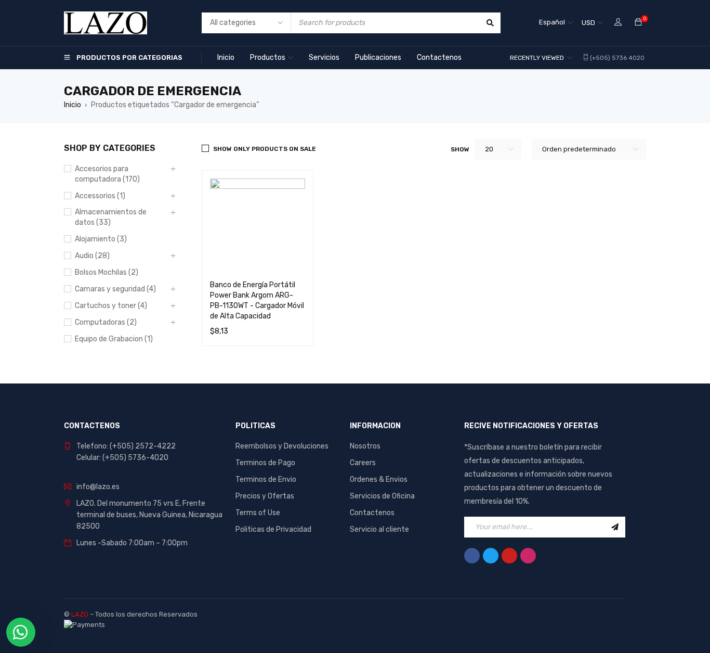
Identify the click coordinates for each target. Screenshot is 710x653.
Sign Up (614, 527)
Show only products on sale (264, 148)
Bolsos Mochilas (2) (106, 272)
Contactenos (372, 512)
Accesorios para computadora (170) (107, 174)
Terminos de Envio (265, 479)
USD (588, 23)
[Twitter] (490, 556)
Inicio (72, 104)
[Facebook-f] (472, 556)
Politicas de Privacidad (273, 529)
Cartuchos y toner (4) (111, 305)
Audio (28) (92, 255)
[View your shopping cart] (638, 22)
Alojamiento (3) (101, 239)
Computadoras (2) (106, 322)
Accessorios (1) (100, 195)
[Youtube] (509, 556)
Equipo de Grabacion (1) (114, 339)
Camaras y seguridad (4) (115, 289)
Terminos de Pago (265, 462)
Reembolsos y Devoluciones (281, 446)
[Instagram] (528, 556)
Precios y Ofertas (264, 496)
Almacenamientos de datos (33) (111, 217)
